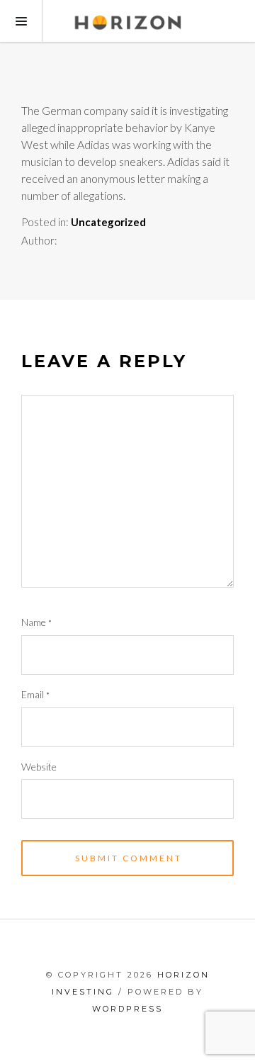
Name (36, 622)
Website (39, 767)
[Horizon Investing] (127, 21)
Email (35, 694)
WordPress (127, 1009)
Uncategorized (108, 221)
